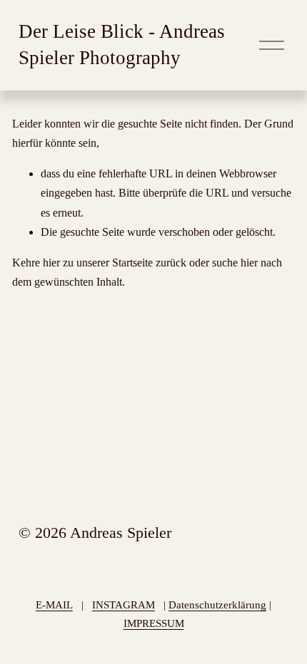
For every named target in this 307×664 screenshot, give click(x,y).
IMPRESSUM (154, 623)
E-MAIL (54, 605)
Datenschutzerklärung (217, 605)
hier (51, 262)
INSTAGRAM (123, 605)
